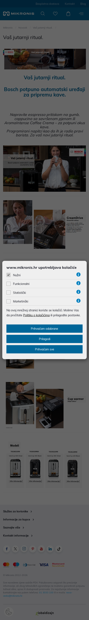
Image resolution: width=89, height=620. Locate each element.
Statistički (19, 292)
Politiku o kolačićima (36, 315)
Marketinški (20, 301)
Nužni (16, 275)
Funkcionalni (21, 284)
